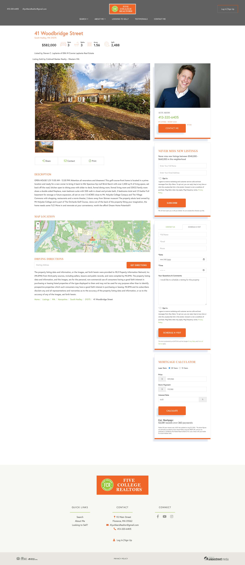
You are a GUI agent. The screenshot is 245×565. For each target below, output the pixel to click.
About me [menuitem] (99, 19)
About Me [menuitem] (80, 520)
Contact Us (170, 227)
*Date (160, 255)
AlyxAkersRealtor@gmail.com (35, 9)
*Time (160, 265)
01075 (87, 299)
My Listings (162, 122)
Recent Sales (172, 122)
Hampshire (62, 299)
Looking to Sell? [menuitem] (120, 19)
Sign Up (231, 9)
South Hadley (76, 299)
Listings (45, 299)
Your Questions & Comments (170, 276)
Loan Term (162, 368)
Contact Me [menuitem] (160, 19)
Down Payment (164, 385)
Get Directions (139, 265)
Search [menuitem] (82, 19)
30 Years (174, 368)
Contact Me (172, 128)
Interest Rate (163, 395)
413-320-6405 (13, 9)
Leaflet (128, 251)
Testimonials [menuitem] (141, 19)
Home (37, 299)
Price (160, 374)
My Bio (189, 125)
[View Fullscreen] (38, 233)
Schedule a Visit (194, 227)
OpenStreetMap (137, 251)
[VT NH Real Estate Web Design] (216, 559)
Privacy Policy (191, 341)
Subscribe (172, 203)
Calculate (172, 410)
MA (53, 299)
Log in (223, 9)
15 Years (185, 368)
